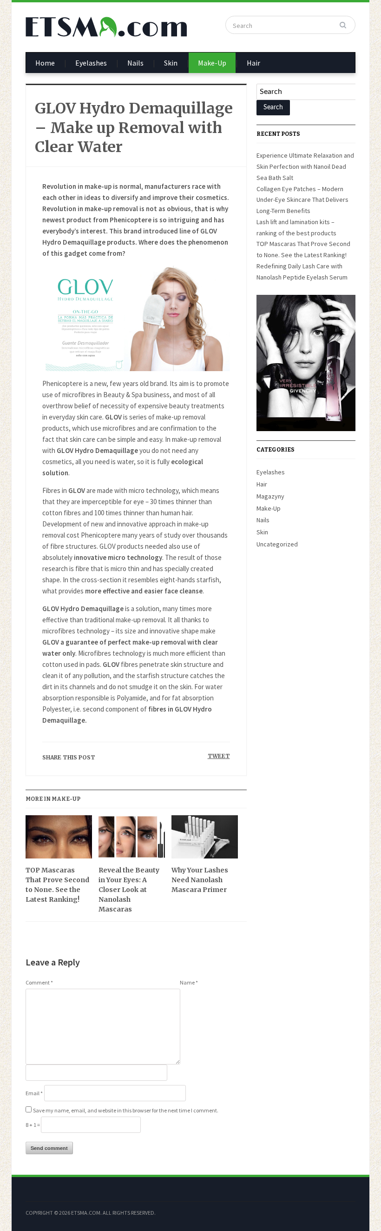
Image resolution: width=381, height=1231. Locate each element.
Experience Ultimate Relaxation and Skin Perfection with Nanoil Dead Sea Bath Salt (305, 166)
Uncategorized (277, 544)
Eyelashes (91, 62)
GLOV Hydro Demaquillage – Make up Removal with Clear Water (134, 127)
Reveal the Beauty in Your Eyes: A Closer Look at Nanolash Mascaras (129, 889)
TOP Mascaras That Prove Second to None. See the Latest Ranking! (57, 885)
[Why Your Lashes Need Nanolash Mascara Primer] (204, 840)
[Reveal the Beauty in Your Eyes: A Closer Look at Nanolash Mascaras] (132, 840)
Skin (170, 62)
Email (34, 1093)
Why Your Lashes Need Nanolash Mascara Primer (199, 880)
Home (45, 62)
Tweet (219, 755)
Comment (39, 982)
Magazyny (270, 496)
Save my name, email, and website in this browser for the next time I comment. (125, 1110)
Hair (253, 62)
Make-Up (212, 62)
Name (189, 982)
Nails (135, 62)
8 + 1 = (33, 1124)
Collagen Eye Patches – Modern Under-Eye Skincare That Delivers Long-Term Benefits (302, 200)
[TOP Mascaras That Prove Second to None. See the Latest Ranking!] (59, 840)
